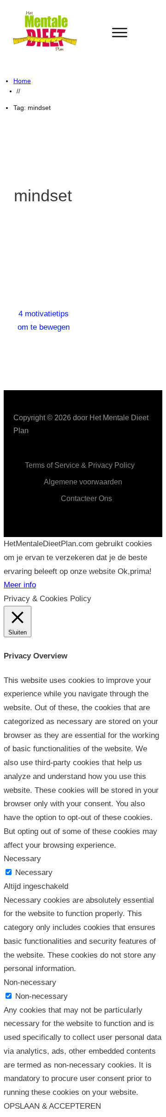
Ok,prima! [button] (135, 571)
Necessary (34, 872)
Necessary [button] (22, 858)
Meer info (20, 584)
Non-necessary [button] (30, 982)
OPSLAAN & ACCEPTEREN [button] (52, 1106)
